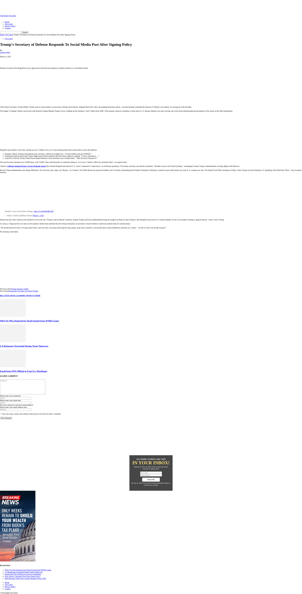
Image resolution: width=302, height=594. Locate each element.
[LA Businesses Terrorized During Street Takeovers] (13, 342)
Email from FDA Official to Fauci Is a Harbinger (23, 371)
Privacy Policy (10, 26)
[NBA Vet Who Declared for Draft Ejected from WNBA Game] (13, 316)
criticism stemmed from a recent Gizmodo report (26, 166)
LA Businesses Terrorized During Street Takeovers (24, 346)
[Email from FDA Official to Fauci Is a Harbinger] (13, 367)
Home (7, 22)
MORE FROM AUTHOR (29, 296)
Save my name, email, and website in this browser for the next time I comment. (31, 414)
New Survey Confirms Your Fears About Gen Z (22, 576)
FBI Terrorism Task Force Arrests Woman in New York (25, 578)
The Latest (9, 24)
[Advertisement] (151, 87)
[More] (38, 60)
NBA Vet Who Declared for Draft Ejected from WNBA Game (29, 321)
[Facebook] (4, 60)
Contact (7, 28)
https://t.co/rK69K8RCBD (44, 211)
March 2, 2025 (38, 216)
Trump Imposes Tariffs (19, 289)
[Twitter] (12, 60)
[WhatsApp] (29, 60)
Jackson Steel (5, 52)
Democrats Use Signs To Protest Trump (23, 291)
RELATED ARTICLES (9, 296)
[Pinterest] (21, 60)
